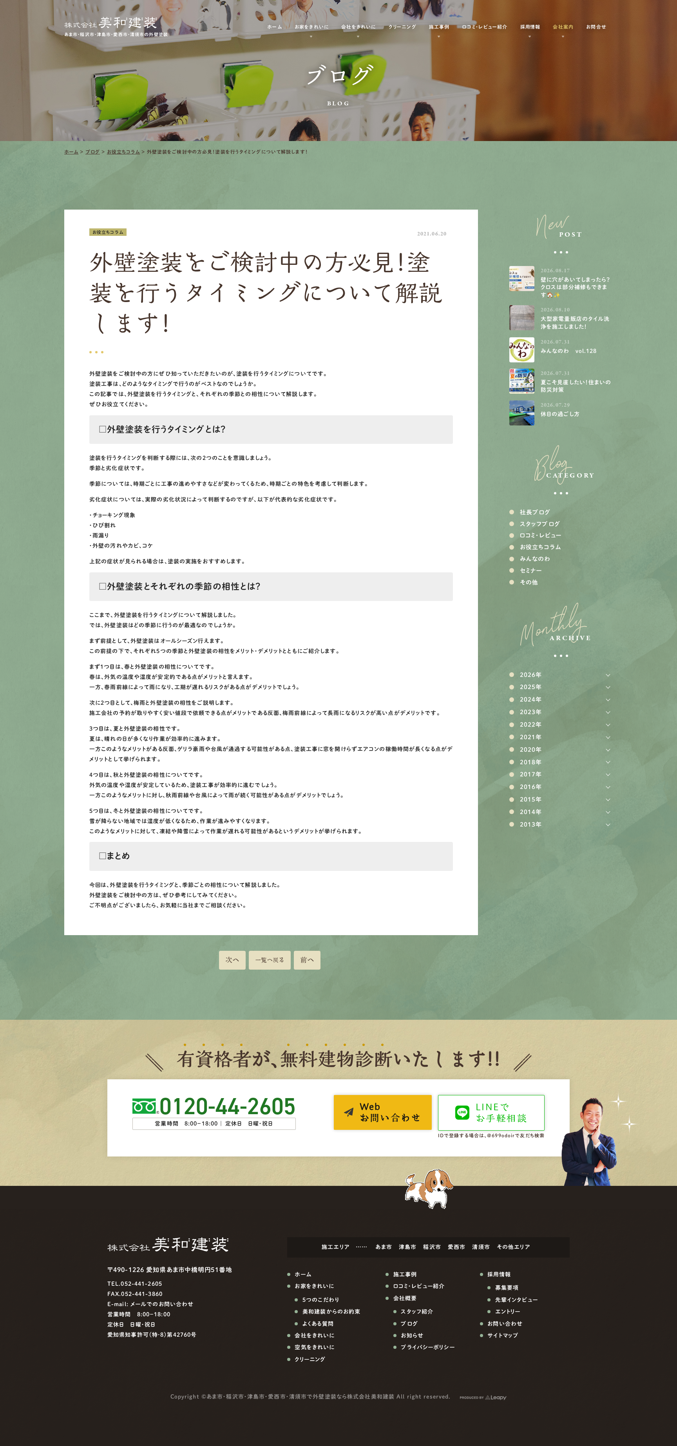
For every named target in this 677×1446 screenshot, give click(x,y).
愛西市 (456, 1247)
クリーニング (402, 26)
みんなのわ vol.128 (569, 351)
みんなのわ (535, 559)
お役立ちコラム (123, 151)
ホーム (71, 151)
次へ (232, 959)
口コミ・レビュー (540, 535)
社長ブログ (535, 512)
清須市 (481, 1247)
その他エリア (513, 1247)
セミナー (531, 571)
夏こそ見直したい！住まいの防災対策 (576, 386)
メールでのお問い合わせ (162, 1304)
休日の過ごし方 (560, 414)
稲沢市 (432, 1247)
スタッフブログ (540, 524)
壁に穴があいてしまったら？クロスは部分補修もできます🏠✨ (575, 287)
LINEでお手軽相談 (501, 1112)
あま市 (383, 1247)
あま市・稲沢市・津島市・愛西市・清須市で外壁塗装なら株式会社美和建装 (300, 1396)
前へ (307, 959)
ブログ (92, 151)
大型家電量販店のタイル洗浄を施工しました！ (575, 322)
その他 (529, 582)
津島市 (407, 1247)
